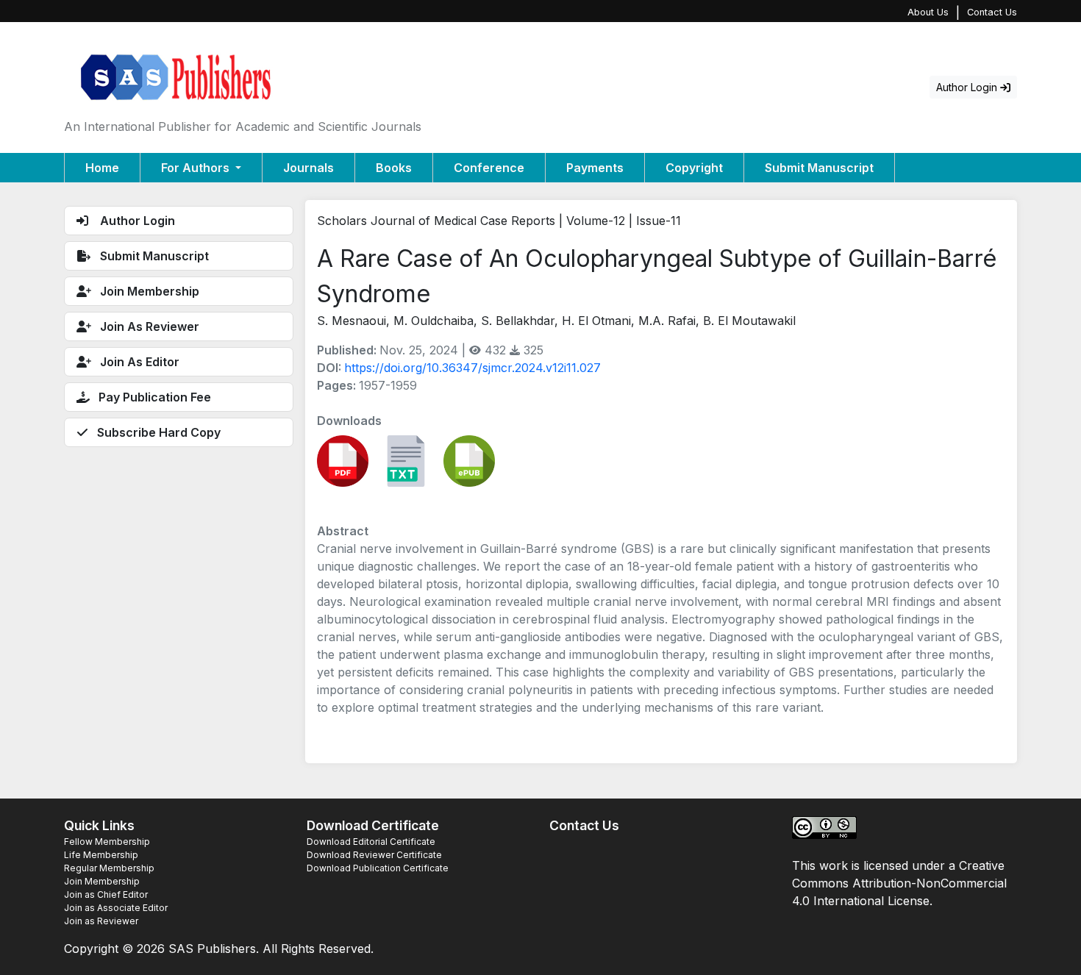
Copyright (694, 167)
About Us (928, 12)
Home (102, 167)
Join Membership (102, 881)
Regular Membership (109, 868)
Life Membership (101, 854)
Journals (308, 167)
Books (394, 167)
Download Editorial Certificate (371, 841)
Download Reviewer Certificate (374, 854)
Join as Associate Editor (116, 907)
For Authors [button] (196, 167)
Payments (595, 167)
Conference (489, 167)
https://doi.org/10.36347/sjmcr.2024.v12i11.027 (472, 367)
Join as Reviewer (101, 920)
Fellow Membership (107, 841)
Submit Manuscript (819, 167)
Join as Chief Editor (106, 894)
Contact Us (992, 12)
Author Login (968, 87)
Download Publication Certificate (378, 868)
